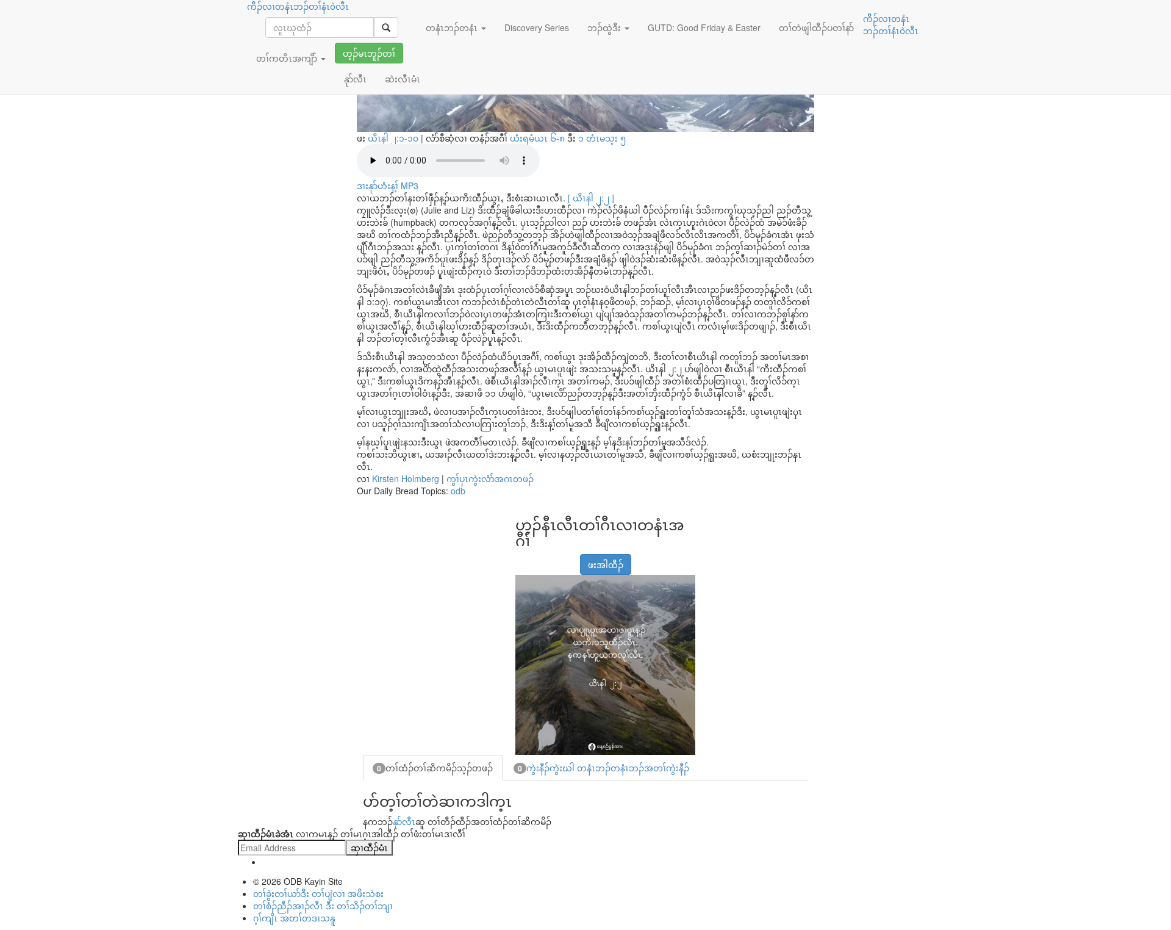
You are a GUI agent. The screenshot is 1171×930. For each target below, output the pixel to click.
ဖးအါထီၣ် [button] (605, 564)
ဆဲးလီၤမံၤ (402, 79)
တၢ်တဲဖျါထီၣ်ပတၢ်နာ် (816, 27)
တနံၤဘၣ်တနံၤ (453, 27)
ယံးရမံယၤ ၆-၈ (538, 138)
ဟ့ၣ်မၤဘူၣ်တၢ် (369, 53)
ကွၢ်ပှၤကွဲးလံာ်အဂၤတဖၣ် (490, 478)
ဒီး (568, 138)
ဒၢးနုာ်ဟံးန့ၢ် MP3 (387, 185)
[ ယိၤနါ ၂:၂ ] (591, 198)
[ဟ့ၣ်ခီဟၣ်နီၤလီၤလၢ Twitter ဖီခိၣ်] (554, 558)
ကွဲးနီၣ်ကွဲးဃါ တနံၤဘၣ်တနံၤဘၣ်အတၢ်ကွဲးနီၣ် (603, 768)
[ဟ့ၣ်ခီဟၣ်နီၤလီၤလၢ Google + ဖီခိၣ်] (538, 558)
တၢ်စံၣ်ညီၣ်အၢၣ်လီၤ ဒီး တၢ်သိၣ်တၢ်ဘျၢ (323, 905)
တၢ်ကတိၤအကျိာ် (288, 58)
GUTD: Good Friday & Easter (704, 27)
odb (458, 491)
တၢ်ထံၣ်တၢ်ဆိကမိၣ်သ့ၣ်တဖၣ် (435, 768)
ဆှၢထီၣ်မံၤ (369, 848)
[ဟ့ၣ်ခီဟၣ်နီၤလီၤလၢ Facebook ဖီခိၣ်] (523, 558)
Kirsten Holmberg (405, 478)
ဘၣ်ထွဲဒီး (605, 27)
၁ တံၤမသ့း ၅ (602, 138)
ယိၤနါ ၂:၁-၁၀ (393, 138)
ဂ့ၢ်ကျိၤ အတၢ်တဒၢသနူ (294, 918)
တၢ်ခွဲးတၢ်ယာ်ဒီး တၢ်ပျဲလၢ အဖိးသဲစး (318, 893)
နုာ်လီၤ (404, 821)
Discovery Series (536, 27)
